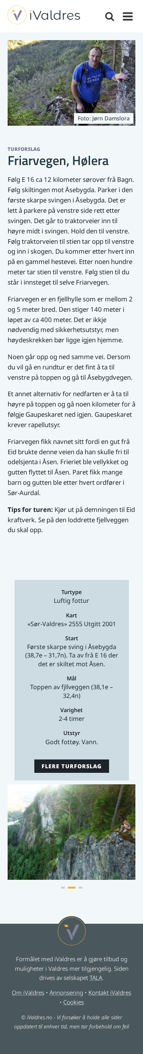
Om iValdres (28, 992)
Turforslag (24, 149)
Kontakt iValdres (109, 992)
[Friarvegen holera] (71, 877)
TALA (96, 977)
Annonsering (66, 992)
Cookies (73, 1002)
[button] (63, 888)
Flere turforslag (72, 766)
